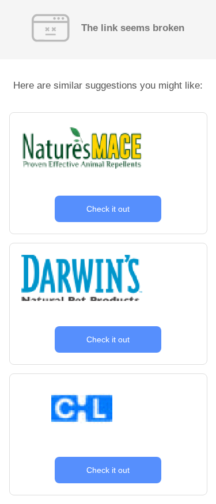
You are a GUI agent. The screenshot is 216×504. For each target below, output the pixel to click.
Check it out (108, 208)
